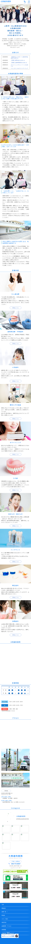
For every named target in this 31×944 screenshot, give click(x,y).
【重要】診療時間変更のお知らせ (19, 62)
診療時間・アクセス (6, 926)
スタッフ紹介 (5, 919)
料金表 (3, 915)
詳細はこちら (15, 307)
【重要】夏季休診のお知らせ (18, 60)
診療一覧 (4, 911)
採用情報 (4, 929)
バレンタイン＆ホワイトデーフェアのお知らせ (19, 69)
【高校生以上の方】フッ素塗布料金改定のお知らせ (19, 57)
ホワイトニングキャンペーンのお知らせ (19, 65)
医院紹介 (4, 908)
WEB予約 (4, 922)
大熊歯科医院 (20, 816)
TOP (3, 904)
